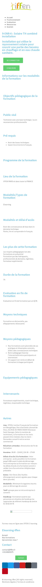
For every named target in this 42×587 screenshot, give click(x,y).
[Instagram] (28, 565)
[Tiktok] (34, 565)
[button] (21, 13)
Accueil (10, 17)
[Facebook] (17, 565)
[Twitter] (11, 565)
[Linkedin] (5, 565)
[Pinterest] (5, 571)
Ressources (11, 24)
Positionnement (13, 20)
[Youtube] (22, 565)
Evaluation (11, 22)
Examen (10, 27)
